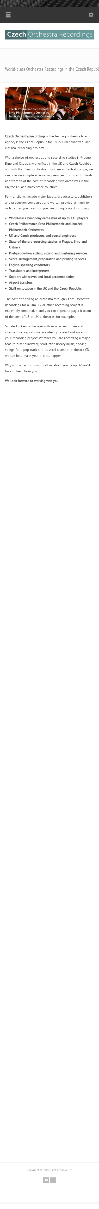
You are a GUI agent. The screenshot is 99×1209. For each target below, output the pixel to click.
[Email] (46, 1180)
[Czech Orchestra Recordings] (49, 38)
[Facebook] (53, 1180)
